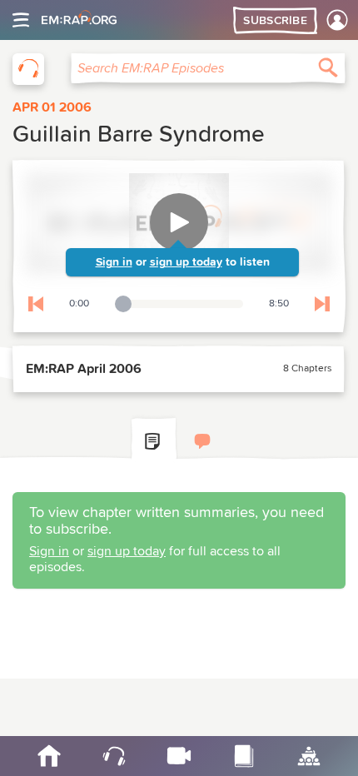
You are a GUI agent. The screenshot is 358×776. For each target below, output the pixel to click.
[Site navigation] (20, 19)
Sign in (114, 262)
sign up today (186, 262)
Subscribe (275, 21)
